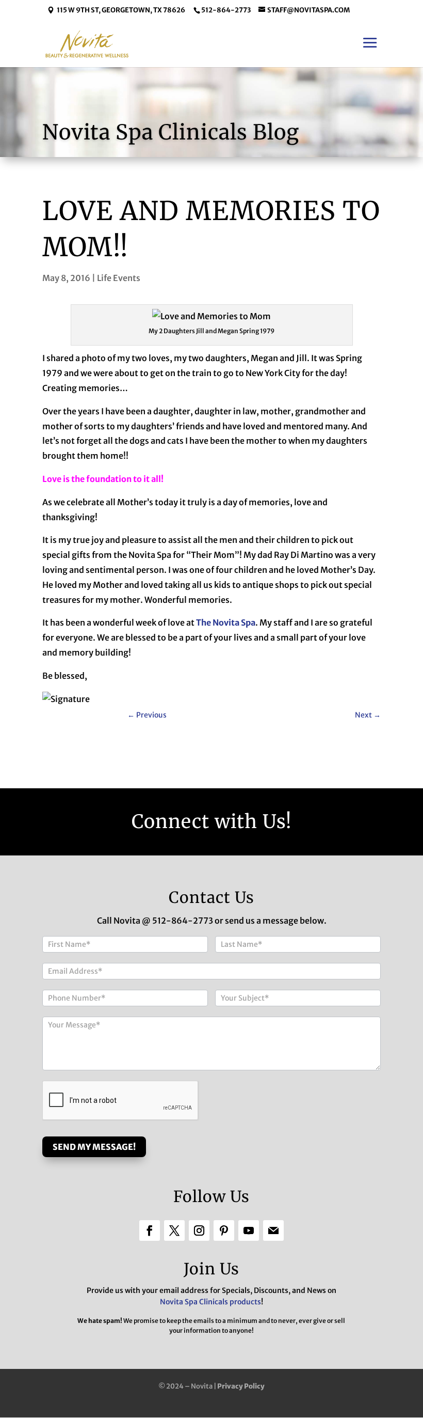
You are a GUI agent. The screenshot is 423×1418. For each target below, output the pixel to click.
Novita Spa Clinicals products (210, 1301)
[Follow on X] (174, 1230)
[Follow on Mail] (273, 1230)
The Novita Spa (225, 622)
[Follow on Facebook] (149, 1230)
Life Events (118, 278)
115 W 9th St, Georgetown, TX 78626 (121, 10)
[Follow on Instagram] (199, 1230)
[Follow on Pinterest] (224, 1230)
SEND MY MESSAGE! (94, 1147)
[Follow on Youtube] (248, 1230)
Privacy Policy (241, 1386)
